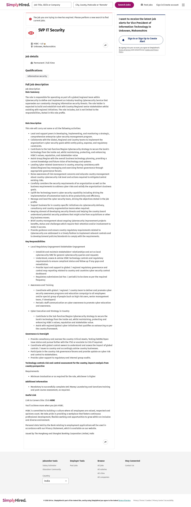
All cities (101, 473)
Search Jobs (124, 4)
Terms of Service (125, 50)
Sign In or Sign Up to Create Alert (142, 40)
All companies (103, 477)
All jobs (101, 465)
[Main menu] (183, 4)
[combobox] (51, 5)
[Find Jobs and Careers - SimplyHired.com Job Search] (18, 5)
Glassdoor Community (52, 469)
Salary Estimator (49, 465)
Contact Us (129, 465)
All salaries (102, 469)
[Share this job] (105, 45)
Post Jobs (148, 5)
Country (46, 476)
